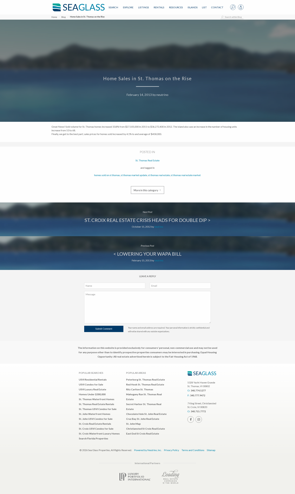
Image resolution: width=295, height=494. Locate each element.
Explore (128, 7)
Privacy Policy (171, 450)
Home (54, 17)
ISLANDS (193, 7)
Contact (217, 7)
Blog (63, 17)
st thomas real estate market (186, 175)
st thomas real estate (159, 175)
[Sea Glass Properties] (78, 4)
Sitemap (211, 450)
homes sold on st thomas (107, 175)
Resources (176, 7)
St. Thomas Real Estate (147, 160)
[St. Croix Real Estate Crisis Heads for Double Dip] (147, 219)
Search (113, 7)
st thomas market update (134, 175)
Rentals (159, 7)
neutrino (162, 94)
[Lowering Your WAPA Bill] (147, 253)
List (204, 7)
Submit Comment (103, 328)
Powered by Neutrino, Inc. (147, 450)
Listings (143, 7)
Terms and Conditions (192, 450)
